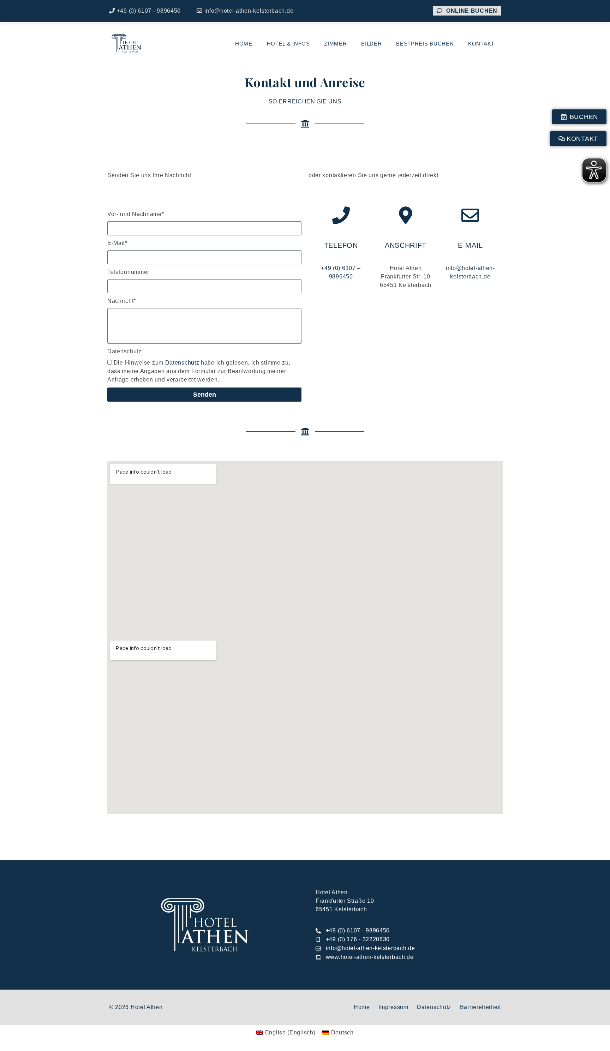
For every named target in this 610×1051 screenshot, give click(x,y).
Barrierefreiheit (480, 1007)
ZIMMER (335, 44)
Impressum (393, 1007)
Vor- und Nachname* (135, 214)
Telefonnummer (128, 272)
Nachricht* (121, 301)
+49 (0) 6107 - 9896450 (149, 11)
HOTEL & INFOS (288, 44)
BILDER (371, 44)
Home (362, 1007)
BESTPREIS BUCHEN (425, 44)
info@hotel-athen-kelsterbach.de (248, 11)
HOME (243, 44)
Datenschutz (124, 351)
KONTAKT (481, 44)
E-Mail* (117, 243)
